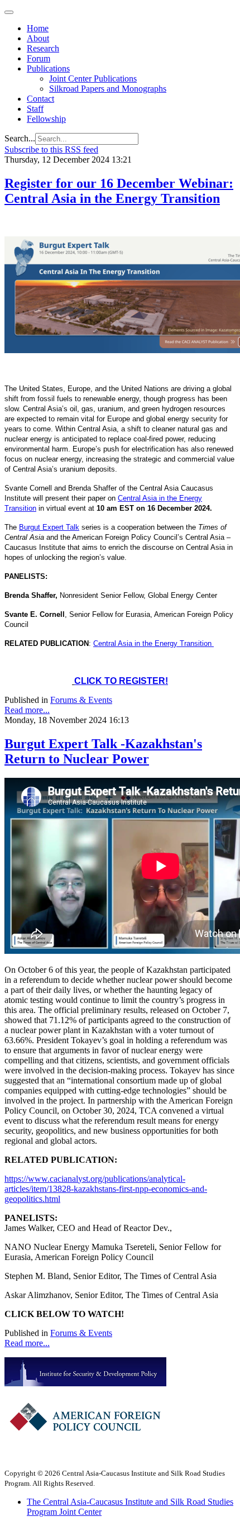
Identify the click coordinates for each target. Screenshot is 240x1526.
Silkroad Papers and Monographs (107, 88)
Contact (40, 98)
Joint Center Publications (93, 78)
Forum (38, 58)
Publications (48, 68)
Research (43, 48)
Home (38, 28)
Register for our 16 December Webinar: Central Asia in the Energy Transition (118, 191)
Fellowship (46, 118)
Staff (35, 108)
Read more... (27, 710)
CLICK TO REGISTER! (121, 681)
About (38, 38)
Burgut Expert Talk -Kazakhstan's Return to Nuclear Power (103, 751)
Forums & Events (81, 700)
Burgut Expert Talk (49, 527)
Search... (19, 138)
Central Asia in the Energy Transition (153, 643)
